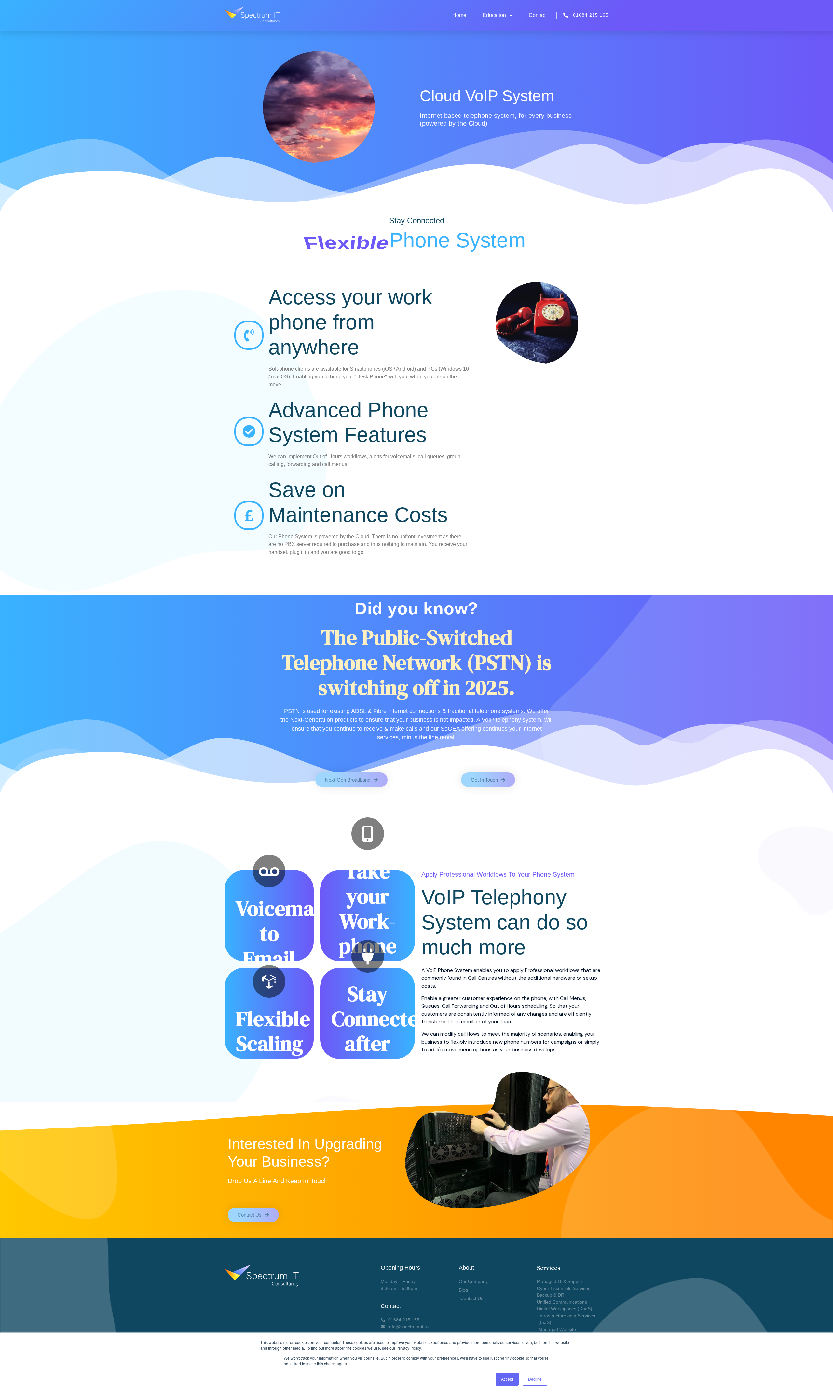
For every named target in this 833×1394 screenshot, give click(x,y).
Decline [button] (535, 1379)
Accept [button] (507, 1379)
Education (494, 15)
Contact (538, 15)
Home (459, 15)
